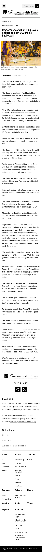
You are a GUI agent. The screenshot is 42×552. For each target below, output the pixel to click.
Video (30, 503)
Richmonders (6, 499)
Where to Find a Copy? (20, 516)
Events (29, 460)
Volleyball (18, 482)
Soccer (17, 479)
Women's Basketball (18, 471)
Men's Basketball (20, 467)
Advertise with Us (21, 532)
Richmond (5, 467)
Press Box (18, 463)
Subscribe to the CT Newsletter (20, 521)
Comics (5, 503)
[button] (4, 6)
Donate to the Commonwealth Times (20, 537)
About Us (5, 435)
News (4, 454)
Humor (30, 490)
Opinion (18, 490)
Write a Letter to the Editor (20, 496)
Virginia (4, 470)
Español (5, 509)
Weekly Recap (19, 460)
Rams (4, 495)
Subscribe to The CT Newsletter (14, 446)
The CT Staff (7, 440)
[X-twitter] (24, 389)
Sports (18, 454)
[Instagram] (17, 389)
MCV (3, 463)
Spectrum (31, 454)
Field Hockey (19, 486)
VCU (3, 460)
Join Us (17, 529)
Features (6, 490)
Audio (17, 503)
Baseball (17, 475)
